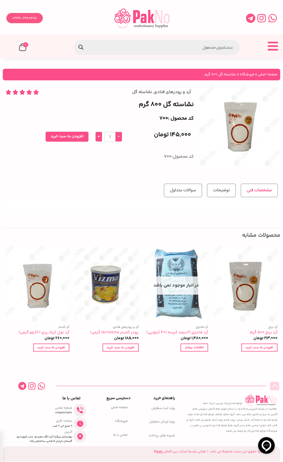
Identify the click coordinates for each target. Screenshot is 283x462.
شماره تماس (63, 408)
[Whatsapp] (272, 18)
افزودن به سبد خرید (67, 136)
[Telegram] (250, 18)
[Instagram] (261, 18)
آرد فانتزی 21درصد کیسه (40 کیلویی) (177, 332)
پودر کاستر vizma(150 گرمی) (114, 332)
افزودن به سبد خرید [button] (259, 347)
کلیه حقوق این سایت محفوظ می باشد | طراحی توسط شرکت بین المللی (209, 451)
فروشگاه (247, 74)
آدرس (68, 432)
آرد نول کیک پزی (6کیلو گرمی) (44, 332)
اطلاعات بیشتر (194, 347)
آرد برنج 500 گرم (263, 332)
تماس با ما (120, 435)
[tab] (259, 190)
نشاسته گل (142, 92)
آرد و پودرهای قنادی (172, 92)
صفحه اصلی (267, 74)
